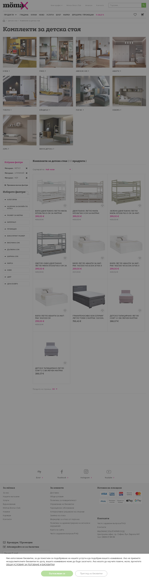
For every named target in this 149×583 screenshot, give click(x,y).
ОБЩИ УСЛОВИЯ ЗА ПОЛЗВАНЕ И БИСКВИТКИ (30, 564)
